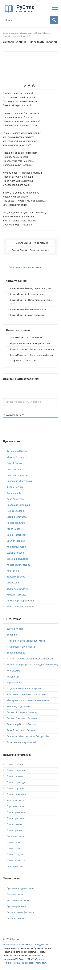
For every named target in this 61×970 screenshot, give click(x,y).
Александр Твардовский (20, 600)
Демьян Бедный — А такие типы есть (28, 309)
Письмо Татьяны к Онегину (22, 712)
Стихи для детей (16, 770)
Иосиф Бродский (16, 511)
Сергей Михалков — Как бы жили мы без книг (32, 355)
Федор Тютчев (15, 487)
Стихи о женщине (16, 794)
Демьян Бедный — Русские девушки (27, 294)
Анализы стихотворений (15, 944)
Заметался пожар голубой (21, 742)
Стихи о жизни (15, 776)
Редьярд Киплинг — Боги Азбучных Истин (30, 343)
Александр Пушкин (17, 451)
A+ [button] (34, 85)
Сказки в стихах (16, 866)
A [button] (25, 85)
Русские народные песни (20, 888)
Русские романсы (16, 906)
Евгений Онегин (15, 628)
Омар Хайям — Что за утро (23, 360)
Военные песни (15, 894)
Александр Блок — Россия (21, 724)
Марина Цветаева (17, 516)
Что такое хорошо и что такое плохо (27, 694)
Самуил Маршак (16, 540)
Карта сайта (42, 963)
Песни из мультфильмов (20, 912)
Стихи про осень (16, 812)
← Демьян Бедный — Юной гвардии (30, 243)
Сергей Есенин (15, 463)
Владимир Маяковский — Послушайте (28, 736)
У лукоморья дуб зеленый (21, 646)
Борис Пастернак (16, 534)
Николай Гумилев (16, 594)
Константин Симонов (18, 564)
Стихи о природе (16, 782)
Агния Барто (13, 529)
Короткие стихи (15, 800)
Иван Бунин (13, 570)
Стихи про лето (15, 830)
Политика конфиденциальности (18, 963)
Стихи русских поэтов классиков (25, 267)
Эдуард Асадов (15, 552)
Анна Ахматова (15, 499)
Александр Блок (16, 522)
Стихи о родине (15, 854)
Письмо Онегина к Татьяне (22, 718)
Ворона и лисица (16, 652)
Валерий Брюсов (16, 576)
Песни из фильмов (17, 918)
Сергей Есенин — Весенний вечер (26, 337)
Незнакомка (13, 670)
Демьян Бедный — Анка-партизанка (27, 315)
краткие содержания (39, 944)
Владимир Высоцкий (18, 505)
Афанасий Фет (15, 493)
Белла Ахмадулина (17, 588)
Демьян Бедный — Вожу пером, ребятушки (31, 288)
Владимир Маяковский (20, 481)
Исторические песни (18, 900)
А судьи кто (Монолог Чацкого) (24, 688)
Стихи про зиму (15, 818)
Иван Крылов (14, 469)
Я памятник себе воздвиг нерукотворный (30, 658)
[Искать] (54, 20)
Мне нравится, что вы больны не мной (28, 700)
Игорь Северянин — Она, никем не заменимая (32, 349)
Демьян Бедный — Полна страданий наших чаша (31, 302)
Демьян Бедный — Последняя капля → (30, 250)
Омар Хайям (14, 582)
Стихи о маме (14, 842)
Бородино (12, 634)
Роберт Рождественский (20, 606)
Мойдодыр (13, 676)
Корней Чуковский (17, 546)
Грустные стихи (15, 806)
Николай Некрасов (17, 475)
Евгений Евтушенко (17, 558)
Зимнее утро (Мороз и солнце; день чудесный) (32, 664)
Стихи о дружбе (15, 788)
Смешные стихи (15, 836)
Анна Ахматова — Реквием (21, 730)
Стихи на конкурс (16, 860)
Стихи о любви (15, 764)
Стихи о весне (14, 824)
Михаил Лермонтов (17, 457)
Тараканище (13, 682)
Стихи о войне (14, 848)
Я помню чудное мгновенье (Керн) (26, 640)
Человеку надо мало (18, 706)
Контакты (43, 959)
